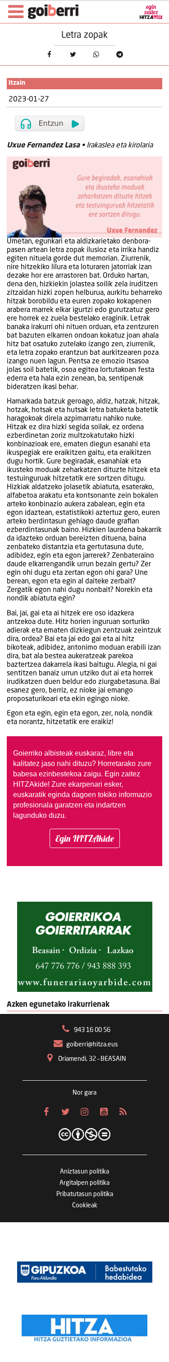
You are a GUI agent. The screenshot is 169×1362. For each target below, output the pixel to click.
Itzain (17, 83)
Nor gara (84, 1093)
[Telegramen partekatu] (119, 54)
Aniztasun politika (84, 1172)
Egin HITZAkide (84, 838)
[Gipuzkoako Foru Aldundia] (84, 1271)
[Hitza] (84, 1325)
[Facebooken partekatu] (49, 54)
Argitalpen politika (84, 1183)
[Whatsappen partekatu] (95, 54)
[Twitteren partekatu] (72, 54)
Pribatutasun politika (84, 1194)
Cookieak (84, 1205)
